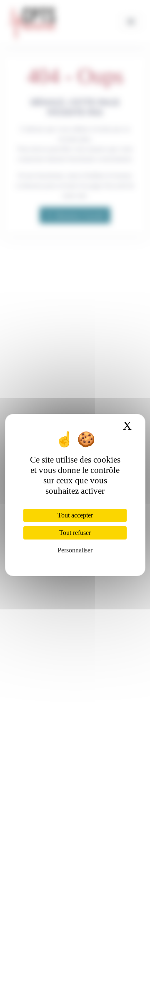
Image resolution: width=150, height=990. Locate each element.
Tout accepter (75, 515)
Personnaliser (75, 550)
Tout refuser (75, 532)
